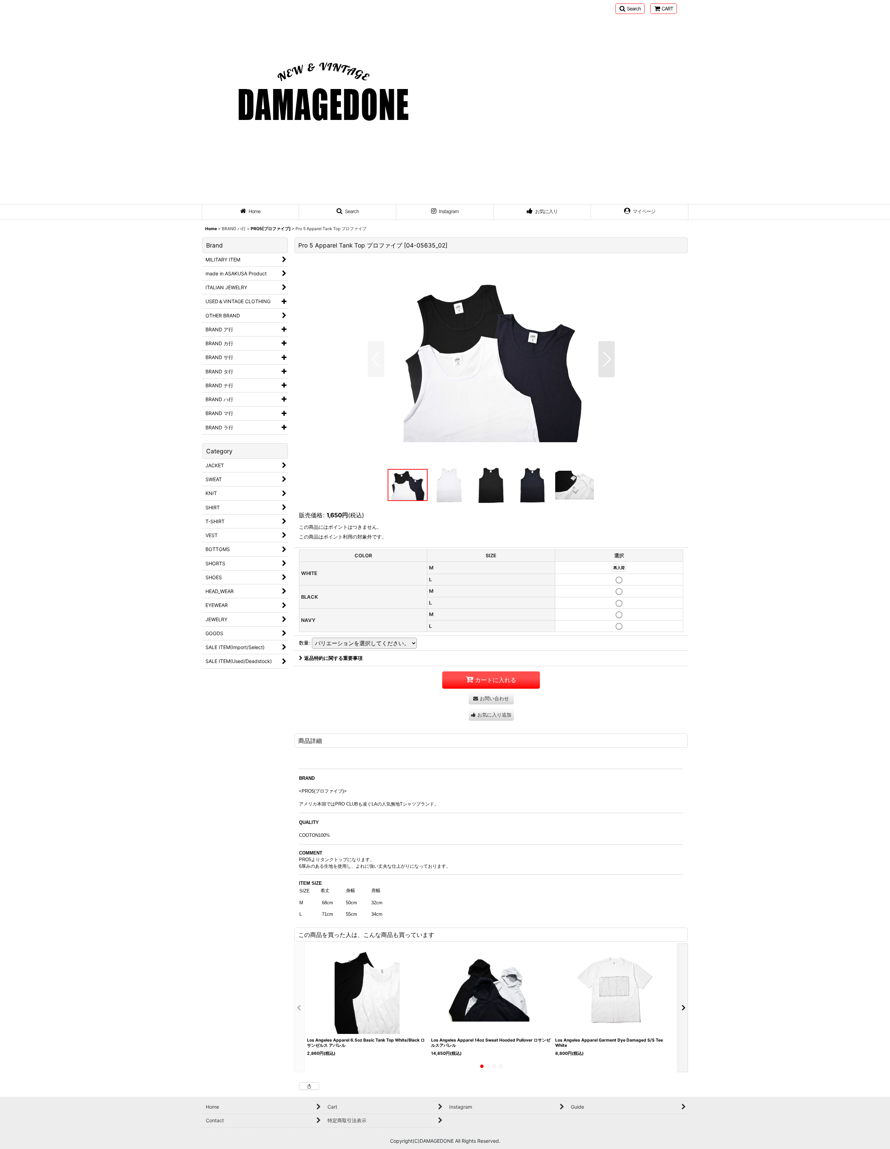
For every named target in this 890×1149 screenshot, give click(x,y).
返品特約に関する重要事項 (333, 658)
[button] (630, 8)
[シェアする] (309, 1086)
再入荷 (619, 568)
